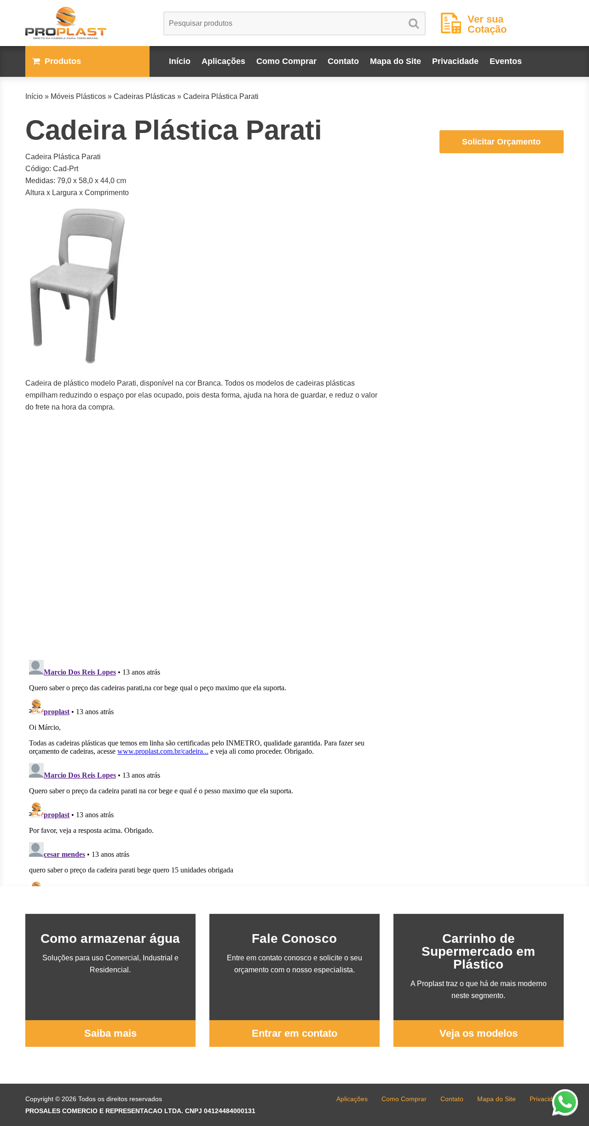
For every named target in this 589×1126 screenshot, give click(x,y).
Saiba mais (110, 1033)
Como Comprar (286, 61)
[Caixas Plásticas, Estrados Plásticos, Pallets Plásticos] (87, 23)
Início (180, 61)
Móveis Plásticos (78, 96)
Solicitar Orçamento (501, 141)
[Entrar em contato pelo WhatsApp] (565, 1102)
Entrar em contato (294, 1033)
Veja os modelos (478, 1033)
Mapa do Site (395, 61)
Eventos (506, 61)
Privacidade (455, 61)
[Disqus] (202, 536)
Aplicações (223, 61)
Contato (343, 61)
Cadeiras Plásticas (144, 96)
